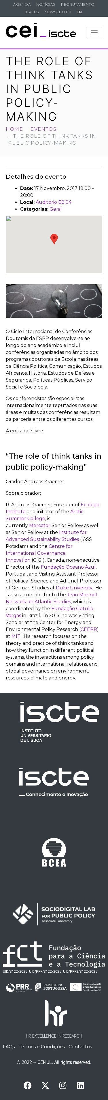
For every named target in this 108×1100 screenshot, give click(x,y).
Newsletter (57, 12)
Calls (32, 12)
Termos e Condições (41, 1046)
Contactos (80, 1046)
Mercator (39, 525)
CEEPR (89, 629)
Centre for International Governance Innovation (39, 553)
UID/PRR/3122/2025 (45, 972)
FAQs (9, 1046)
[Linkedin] (80, 1085)
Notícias (46, 4)
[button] (54, 239)
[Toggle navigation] (94, 32)
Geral (56, 209)
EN (79, 12)
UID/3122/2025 (15, 972)
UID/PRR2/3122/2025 (80, 972)
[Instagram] (63, 1085)
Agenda (22, 4)
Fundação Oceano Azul (68, 567)
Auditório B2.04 (53, 202)
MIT (16, 636)
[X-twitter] (45, 1085)
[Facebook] (28, 1085)
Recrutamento (78, 4)
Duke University (74, 588)
